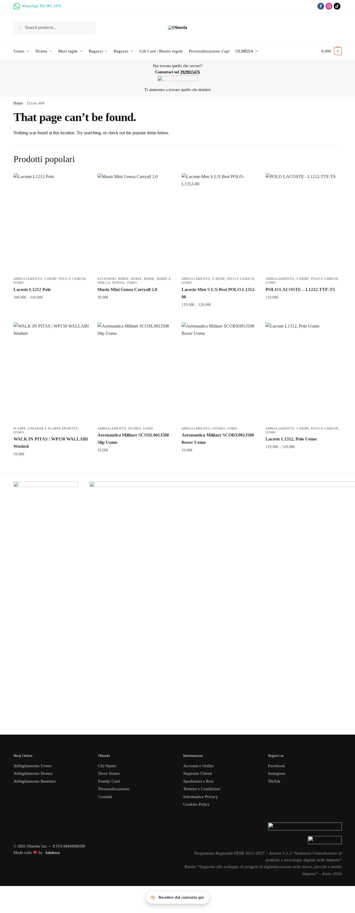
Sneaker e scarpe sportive (53, 428)
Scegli (51, 309)
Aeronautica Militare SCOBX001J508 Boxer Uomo (218, 439)
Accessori (106, 278)
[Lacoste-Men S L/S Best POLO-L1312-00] (219, 223)
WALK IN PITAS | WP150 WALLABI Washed (50, 443)
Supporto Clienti (197, 773)
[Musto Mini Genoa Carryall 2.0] (135, 223)
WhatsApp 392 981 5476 (41, 6)
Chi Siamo (107, 766)
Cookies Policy (197, 804)
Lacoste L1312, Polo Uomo (291, 439)
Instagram (276, 773)
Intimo (134, 428)
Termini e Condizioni (201, 789)
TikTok (274, 781)
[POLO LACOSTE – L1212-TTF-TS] (303, 223)
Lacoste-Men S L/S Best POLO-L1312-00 (219, 293)
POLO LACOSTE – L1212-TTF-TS (300, 289)
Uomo (18, 282)
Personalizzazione (114, 789)
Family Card (109, 781)
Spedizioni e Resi (198, 781)
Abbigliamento (27, 278)
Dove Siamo (109, 773)
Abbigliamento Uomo (32, 766)
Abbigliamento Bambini (34, 781)
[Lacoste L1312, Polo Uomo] (303, 373)
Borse (123, 278)
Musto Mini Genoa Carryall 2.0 (127, 289)
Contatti (105, 796)
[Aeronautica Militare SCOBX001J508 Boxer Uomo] (219, 373)
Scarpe (19, 428)
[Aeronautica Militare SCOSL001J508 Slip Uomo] (135, 373)
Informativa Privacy (200, 796)
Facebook (276, 766)
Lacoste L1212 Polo (32, 289)
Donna (118, 282)
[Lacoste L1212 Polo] (51, 223)
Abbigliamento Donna (32, 773)
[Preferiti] (80, 181)
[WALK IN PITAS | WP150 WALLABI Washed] (51, 373)
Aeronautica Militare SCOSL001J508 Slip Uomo (133, 439)
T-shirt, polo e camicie (65, 278)
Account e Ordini (198, 766)
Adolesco (52, 853)
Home (18, 103)
